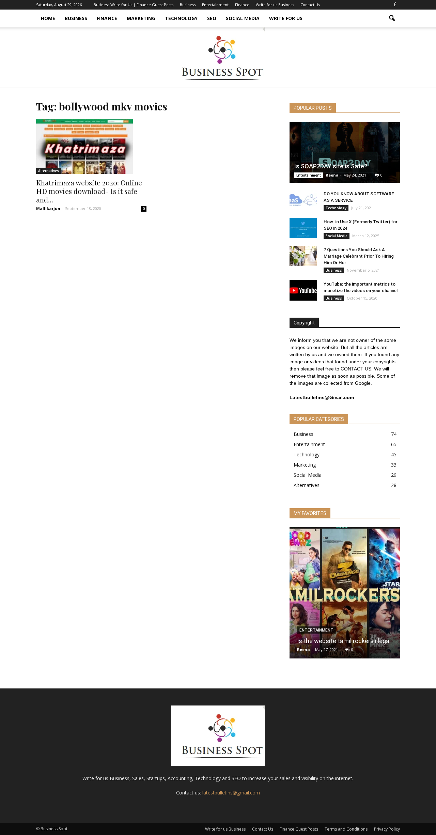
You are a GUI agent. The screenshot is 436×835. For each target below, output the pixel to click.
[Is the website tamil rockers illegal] (345, 595)
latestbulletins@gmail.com (231, 792)
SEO (211, 18)
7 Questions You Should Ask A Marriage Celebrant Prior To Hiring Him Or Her (359, 256)
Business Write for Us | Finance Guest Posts (133, 4)
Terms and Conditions (346, 829)
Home (48, 18)
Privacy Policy (387, 829)
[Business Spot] (218, 57)
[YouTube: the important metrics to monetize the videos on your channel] (303, 290)
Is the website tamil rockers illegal (344, 640)
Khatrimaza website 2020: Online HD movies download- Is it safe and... (89, 191)
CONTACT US (356, 368)
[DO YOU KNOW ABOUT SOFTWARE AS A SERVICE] (303, 200)
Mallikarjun (48, 208)
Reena (332, 175)
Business (188, 4)
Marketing (141, 18)
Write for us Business (275, 4)
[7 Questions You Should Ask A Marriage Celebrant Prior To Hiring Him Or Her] (303, 256)
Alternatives (48, 170)
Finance (242, 4)
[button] (392, 18)
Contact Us (310, 4)
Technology (181, 18)
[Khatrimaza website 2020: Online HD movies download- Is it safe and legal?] (91, 146)
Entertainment (215, 4)
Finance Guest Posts (299, 829)
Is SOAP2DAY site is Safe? (330, 166)
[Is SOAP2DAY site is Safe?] (345, 152)
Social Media (243, 18)
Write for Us (285, 18)
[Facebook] (395, 5)
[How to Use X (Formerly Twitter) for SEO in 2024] (303, 228)
